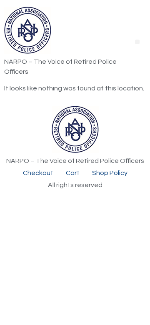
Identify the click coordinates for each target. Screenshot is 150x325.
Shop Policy (110, 173)
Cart (73, 173)
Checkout (38, 173)
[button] (137, 42)
